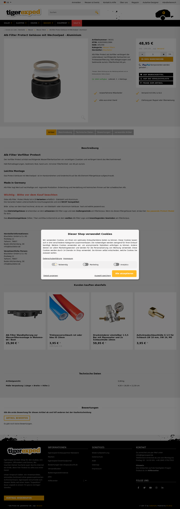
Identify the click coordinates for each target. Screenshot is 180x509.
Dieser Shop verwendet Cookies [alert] (90, 234)
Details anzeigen (50, 276)
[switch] (54, 264)
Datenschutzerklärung (52, 259)
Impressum (68, 259)
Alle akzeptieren (124, 273)
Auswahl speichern (103, 276)
